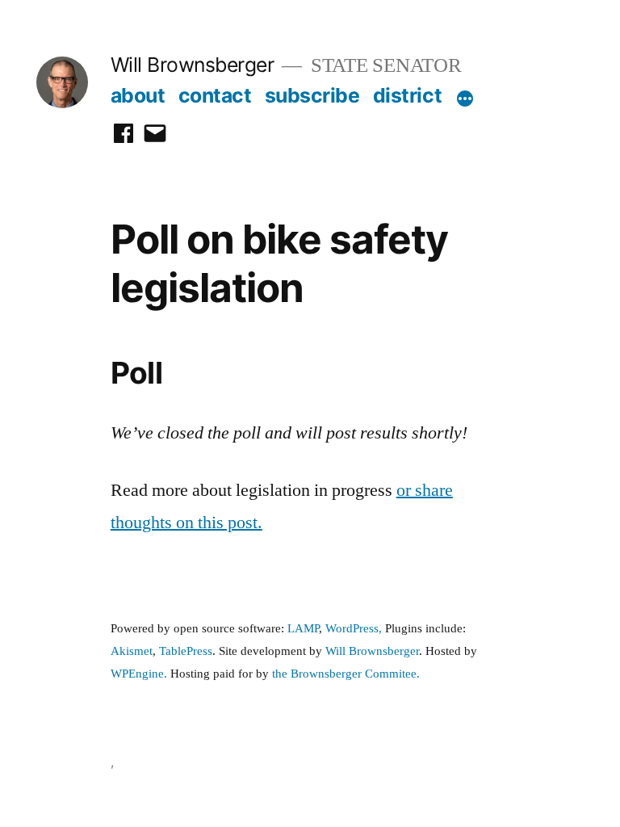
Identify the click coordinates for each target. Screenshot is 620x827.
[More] (465, 98)
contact (215, 95)
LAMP (303, 628)
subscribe (312, 95)
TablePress (185, 651)
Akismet (132, 651)
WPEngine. (140, 674)
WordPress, (353, 628)
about (138, 95)
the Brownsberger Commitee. (346, 674)
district (407, 95)
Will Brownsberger (192, 64)
